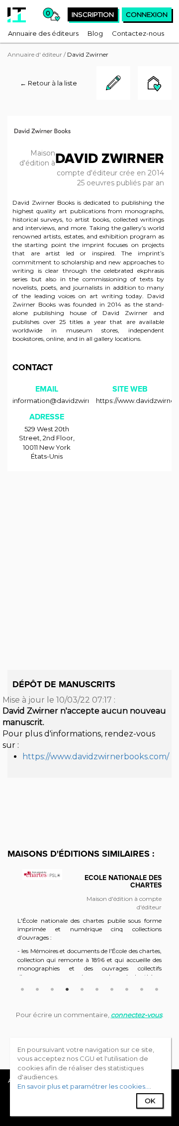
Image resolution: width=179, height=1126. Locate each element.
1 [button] (22, 988)
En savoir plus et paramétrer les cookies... (83, 1086)
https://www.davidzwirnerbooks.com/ (95, 756)
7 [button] (112, 988)
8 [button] (127, 988)
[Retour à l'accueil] (16, 14)
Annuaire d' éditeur (34, 54)
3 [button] (52, 988)
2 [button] (37, 988)
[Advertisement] (89, 570)
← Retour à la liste (48, 83)
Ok (150, 1101)
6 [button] (97, 988)
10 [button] (157, 988)
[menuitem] (43, 33)
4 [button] (67, 988)
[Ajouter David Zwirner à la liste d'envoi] (155, 84)
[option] (89, 927)
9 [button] (142, 988)
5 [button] (82, 988)
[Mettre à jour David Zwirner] (113, 97)
